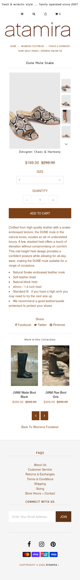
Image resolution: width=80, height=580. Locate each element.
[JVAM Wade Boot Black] (24, 385)
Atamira (51, 564)
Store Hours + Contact (40, 493)
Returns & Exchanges (40, 474)
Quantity (40, 191)
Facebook (24, 325)
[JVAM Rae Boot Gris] (55, 385)
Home (13, 46)
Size (40, 171)
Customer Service (40, 469)
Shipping (40, 483)
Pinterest (58, 325)
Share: (40, 319)
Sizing (40, 488)
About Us (40, 465)
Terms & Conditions (40, 479)
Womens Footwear (32, 46)
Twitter (42, 325)
